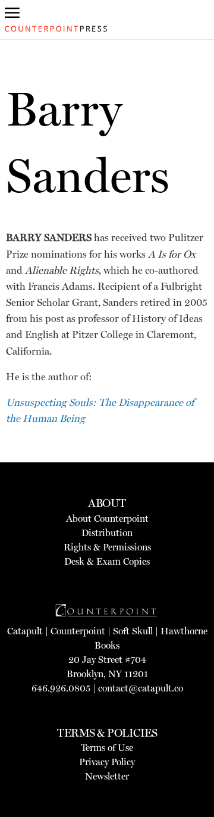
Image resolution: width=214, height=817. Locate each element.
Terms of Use (107, 747)
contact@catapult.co (140, 688)
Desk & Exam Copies (107, 561)
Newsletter (107, 776)
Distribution (107, 533)
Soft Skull (133, 631)
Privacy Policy (107, 762)
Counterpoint (78, 631)
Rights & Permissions (107, 547)
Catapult (25, 631)
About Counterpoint (107, 518)
